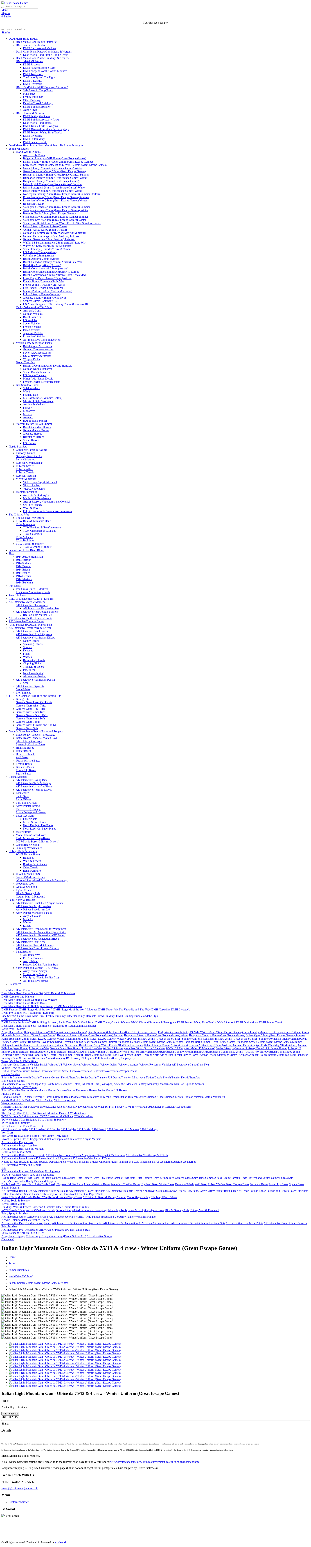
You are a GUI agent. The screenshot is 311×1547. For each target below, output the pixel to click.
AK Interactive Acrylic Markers (27, 601)
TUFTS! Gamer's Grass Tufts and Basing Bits (35, 695)
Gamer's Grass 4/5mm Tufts (32, 715)
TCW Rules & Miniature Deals (33, 521)
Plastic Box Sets (18, 446)
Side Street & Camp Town (38, 90)
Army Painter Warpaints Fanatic (34, 912)
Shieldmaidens (31, 388)
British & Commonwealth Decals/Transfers (47, 365)
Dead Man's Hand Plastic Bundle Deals (45, 54)
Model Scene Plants (34, 822)
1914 (11, 553)
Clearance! (15, 983)
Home (12, 1257)
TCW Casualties (32, 533)
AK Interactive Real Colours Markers (37, 611)
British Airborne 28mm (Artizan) (41, 258)
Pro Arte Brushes (32, 958)
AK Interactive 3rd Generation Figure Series (41, 932)
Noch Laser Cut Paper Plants (39, 828)
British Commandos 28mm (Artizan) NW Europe (51, 271)
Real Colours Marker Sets (37, 614)
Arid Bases (22, 757)
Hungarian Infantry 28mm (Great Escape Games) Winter (55, 177)
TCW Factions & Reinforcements (42, 527)
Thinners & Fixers (33, 666)
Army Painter (30, 961)
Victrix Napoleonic (34, 488)
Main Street (29, 93)
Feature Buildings (33, 96)
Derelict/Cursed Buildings (38, 103)
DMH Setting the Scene (36, 116)
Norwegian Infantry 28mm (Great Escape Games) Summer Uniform (61, 194)
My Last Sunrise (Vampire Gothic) (42, 397)
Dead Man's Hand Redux (23, 38)
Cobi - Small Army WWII (59, 1536)
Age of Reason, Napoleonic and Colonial (46, 501)
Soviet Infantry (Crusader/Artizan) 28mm (46, 249)
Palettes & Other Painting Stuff (40, 964)
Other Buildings (32, 100)
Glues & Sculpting (26, 886)
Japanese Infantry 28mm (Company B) (45, 297)
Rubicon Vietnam (26, 475)
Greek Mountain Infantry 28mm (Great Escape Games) (54, 171)
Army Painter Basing (28, 805)
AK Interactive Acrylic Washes (33, 906)
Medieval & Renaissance (37, 498)
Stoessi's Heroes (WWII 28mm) (34, 423)
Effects (27, 925)
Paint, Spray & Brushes (22, 899)
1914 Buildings (24, 582)
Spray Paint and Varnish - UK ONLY (37, 967)
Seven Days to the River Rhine (26, 550)
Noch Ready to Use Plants (38, 825)
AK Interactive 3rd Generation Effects (37, 938)
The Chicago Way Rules (30, 517)
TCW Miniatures (25, 524)
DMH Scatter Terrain (35, 142)
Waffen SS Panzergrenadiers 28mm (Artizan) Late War (54, 242)
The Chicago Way (19, 514)
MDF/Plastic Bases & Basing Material (37, 841)
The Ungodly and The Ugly (39, 77)
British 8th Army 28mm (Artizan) (42, 265)
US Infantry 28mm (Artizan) (39, 255)
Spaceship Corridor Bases (30, 744)
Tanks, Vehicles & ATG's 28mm (34, 307)
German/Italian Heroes (36, 430)
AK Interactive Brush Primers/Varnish (37, 948)
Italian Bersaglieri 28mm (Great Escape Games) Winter (54, 187)
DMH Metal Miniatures (29, 61)
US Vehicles (30, 320)
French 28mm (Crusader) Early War (43, 281)
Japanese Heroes (32, 433)
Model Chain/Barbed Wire (31, 835)
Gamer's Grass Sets (27, 728)
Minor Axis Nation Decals (38, 378)
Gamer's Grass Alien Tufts (31, 705)
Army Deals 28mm (34, 155)
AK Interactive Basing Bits (31, 780)
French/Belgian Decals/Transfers (41, 381)
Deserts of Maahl (25, 754)
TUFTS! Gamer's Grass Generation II (181, 1533)
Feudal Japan (30, 394)
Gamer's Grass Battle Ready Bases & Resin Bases (233, 1533)
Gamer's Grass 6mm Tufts (30, 718)
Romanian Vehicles (34, 336)
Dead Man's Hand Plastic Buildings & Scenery (42, 58)
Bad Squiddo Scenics (35, 420)
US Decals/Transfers (34, 375)
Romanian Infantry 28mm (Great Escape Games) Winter (55, 200)
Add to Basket (10, 1413)
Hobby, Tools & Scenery (23, 851)
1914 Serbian (23, 563)
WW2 (26, 391)
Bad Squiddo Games (27, 385)
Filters (26, 653)
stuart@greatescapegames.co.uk (19, 1488)
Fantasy (27, 407)
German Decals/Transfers (37, 368)
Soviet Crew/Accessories (37, 352)
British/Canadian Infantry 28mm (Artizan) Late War (52, 261)
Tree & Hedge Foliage (28, 809)
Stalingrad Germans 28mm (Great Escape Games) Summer (56, 206)
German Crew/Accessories (38, 349)
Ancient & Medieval (34, 404)
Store (12, 1263)
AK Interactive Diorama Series (26, 621)
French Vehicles (32, 326)
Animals (28, 417)
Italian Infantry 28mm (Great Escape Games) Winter (52, 190)
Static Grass (22, 796)
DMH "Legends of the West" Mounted (45, 70)
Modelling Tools (25, 883)
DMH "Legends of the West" (39, 67)
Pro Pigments (23, 692)
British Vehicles (32, 317)
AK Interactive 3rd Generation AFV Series (40, 935)
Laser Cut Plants (25, 815)
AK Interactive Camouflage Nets (41, 339)
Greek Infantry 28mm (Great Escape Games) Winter (52, 168)
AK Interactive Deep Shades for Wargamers (41, 928)
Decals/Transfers (25, 362)
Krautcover (22, 792)
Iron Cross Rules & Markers (32, 588)
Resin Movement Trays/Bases (33, 838)
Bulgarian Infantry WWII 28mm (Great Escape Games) (54, 158)
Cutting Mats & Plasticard (30, 896)
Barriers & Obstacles (35, 864)
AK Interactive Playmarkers (32, 605)
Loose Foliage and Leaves (31, 812)
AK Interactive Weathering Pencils (35, 679)
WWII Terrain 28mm (28, 854)
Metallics (28, 919)
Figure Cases (23, 890)
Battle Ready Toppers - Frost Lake (35, 734)
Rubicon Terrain (25, 472)
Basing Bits (22, 699)
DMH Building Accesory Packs (41, 119)
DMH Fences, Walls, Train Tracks (42, 132)
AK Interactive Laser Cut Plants (34, 786)
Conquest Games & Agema (31, 449)
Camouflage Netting (27, 844)
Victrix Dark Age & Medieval (40, 482)
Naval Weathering (33, 673)
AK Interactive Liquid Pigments (34, 634)
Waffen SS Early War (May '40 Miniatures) (47, 245)
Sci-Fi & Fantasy (32, 504)
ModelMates (23, 689)
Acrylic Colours (32, 915)
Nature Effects (31, 640)
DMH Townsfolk (33, 74)
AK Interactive (31, 954)
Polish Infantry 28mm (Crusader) (41, 294)
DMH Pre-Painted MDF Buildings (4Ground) (42, 87)
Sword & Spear (17, 595)
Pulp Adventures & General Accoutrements (47, 511)
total (60, 1542)
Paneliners (29, 669)
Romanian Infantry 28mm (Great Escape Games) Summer (56, 197)
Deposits (28, 650)
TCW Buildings (25, 540)
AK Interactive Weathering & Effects (30, 627)
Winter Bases (23, 750)
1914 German (23, 576)
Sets (25, 682)
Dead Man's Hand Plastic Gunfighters (48, 1529)
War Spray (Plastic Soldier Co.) (41, 977)
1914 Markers (24, 579)
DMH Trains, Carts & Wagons (40, 126)
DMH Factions (31, 64)
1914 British (23, 569)
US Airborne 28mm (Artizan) (40, 252)
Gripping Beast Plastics (29, 456)
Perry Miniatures (25, 459)
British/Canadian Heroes (37, 427)
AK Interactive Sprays (35, 980)
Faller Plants (30, 818)
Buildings (28, 857)
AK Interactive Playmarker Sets (41, 608)
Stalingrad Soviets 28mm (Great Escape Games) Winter (54, 219)
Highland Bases (25, 747)
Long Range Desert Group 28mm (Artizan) (47, 278)
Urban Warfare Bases (28, 760)
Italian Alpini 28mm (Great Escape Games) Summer (52, 184)
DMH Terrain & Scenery (30, 113)
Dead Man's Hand (102, 1529)
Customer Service (19, 1501)
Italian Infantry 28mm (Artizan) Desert (45, 226)
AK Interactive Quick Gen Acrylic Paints (39, 903)
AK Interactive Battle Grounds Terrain (30, 618)
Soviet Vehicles (31, 323)
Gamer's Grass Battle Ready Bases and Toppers (36, 731)
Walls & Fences (32, 860)
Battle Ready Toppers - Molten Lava (36, 737)
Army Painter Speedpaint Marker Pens (30, 624)
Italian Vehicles (31, 329)
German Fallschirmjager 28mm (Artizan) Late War (51, 236)
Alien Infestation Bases (29, 741)
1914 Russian (23, 559)
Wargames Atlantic (26, 491)
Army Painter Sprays (35, 971)
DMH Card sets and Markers (39, 48)
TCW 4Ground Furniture (37, 546)
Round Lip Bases (26, 770)
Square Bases (23, 773)
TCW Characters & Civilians (39, 530)
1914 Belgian (23, 566)
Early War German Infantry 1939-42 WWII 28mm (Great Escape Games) (65, 164)
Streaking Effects (32, 644)
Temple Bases (24, 763)
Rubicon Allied (24, 469)
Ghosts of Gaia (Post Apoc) (38, 401)
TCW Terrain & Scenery (30, 543)
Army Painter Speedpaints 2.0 (33, 909)
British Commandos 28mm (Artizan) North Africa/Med (54, 274)
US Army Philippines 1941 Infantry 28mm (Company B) (55, 304)
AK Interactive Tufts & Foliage (33, 783)
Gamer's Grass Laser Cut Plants (34, 702)
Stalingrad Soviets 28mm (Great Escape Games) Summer (55, 216)
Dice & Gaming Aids (28, 893)
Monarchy (29, 410)
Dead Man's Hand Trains (37, 122)
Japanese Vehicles (33, 333)
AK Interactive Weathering (143, 1533)
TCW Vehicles (24, 537)
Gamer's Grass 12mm (28, 721)
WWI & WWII (31, 508)
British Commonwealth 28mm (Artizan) (45, 268)
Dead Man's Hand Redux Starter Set (36, 41)
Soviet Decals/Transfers (36, 372)
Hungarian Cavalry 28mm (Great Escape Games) (51, 181)
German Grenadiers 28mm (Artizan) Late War (49, 239)
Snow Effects (23, 799)
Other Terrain (30, 867)
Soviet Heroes (31, 440)
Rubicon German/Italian (29, 462)
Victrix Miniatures (26, 478)
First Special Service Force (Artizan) (43, 287)
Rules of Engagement (228, 1529)
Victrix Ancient (31, 485)
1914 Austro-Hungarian (29, 556)
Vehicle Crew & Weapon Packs (34, 342)
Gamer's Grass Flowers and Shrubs (36, 724)
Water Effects (23, 831)
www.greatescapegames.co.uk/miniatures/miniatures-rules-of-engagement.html (154, 1461)
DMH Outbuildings (34, 138)
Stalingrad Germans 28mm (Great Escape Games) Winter (55, 210)
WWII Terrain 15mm (28, 873)
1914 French (23, 572)
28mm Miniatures (19, 148)
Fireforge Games (25, 453)
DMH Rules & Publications (31, 45)
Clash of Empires (252, 1529)
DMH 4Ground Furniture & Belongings (46, 129)
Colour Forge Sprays (35, 974)
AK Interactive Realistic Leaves (34, 789)
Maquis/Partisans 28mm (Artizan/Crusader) (47, 291)
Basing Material (18, 776)
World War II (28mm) (28, 151)
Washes (27, 656)
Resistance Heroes (33, 436)
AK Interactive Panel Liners (32, 631)
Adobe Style (30, 109)
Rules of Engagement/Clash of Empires (31, 598)
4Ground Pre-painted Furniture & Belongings (41, 880)
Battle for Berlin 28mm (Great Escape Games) (49, 213)
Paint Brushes (23, 951)
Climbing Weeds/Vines (29, 847)
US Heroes (29, 443)
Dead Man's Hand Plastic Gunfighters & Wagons (44, 51)
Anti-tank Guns (32, 310)
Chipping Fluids (32, 663)
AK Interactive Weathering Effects (35, 637)
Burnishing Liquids (34, 660)
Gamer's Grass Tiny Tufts (30, 708)
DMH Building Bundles (37, 106)
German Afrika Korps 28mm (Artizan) (45, 229)
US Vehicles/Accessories (37, 355)
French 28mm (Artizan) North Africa (44, 284)
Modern (27, 414)
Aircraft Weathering (34, 676)
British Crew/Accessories (37, 346)
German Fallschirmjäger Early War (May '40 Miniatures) (55, 232)
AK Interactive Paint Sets (30, 941)
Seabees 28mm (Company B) (40, 300)
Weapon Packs (31, 359)
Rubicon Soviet (24, 465)
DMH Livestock (32, 83)
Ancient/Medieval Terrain (30, 877)
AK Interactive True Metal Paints (34, 945)
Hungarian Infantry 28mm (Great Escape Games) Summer (56, 174)
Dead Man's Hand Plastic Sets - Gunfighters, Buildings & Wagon (46, 145)
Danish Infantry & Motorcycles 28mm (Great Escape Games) (58, 161)
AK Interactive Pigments (30, 686)
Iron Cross (15, 585)
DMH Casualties (32, 80)
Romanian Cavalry (33, 203)
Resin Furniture (32, 870)
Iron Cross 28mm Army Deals (33, 592)
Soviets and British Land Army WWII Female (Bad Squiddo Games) (62, 223)
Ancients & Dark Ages (36, 495)
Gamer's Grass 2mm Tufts (30, 712)
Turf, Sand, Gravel (26, 802)
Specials (27, 647)
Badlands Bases (25, 767)
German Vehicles (32, 313)
